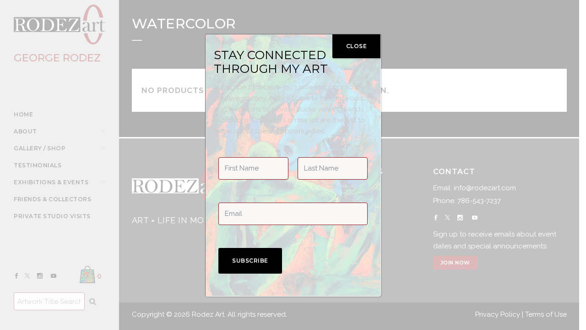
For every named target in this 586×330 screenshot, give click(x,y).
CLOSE (356, 46)
